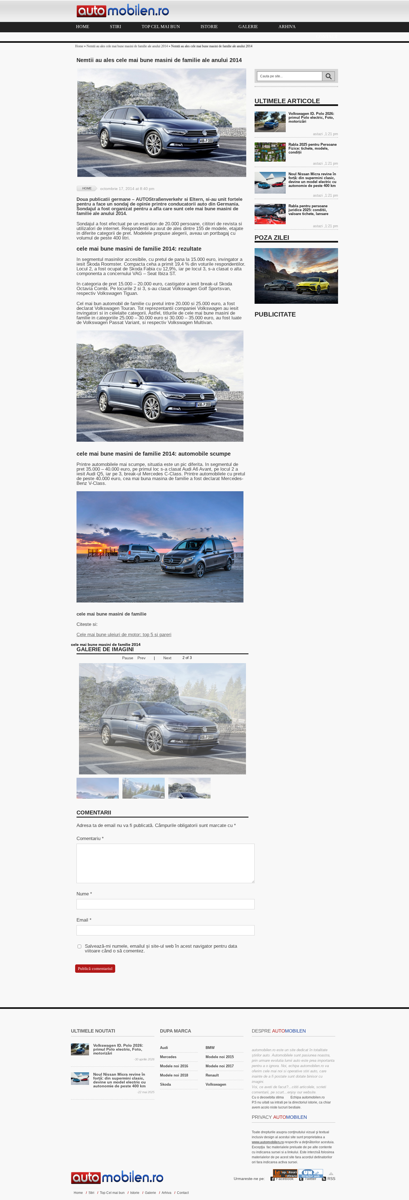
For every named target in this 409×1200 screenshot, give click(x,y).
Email (84, 920)
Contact (326, 36)
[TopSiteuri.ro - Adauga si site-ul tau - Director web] (285, 1176)
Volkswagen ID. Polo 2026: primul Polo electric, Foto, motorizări (311, 118)
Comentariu (90, 838)
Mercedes (168, 1057)
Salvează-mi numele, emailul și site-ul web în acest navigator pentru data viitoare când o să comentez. (161, 948)
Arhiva (287, 26)
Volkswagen (216, 1084)
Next (167, 658)
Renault (212, 1075)
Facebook (285, 1178)
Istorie (209, 26)
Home (82, 26)
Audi (164, 1048)
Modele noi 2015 (220, 1057)
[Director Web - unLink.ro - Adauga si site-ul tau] (311, 1176)
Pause (127, 658)
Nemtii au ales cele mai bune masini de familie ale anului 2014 (127, 46)
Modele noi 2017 (220, 1066)
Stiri (115, 26)
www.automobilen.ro (268, 1142)
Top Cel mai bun (161, 26)
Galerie (248, 26)
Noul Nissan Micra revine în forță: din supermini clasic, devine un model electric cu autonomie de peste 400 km (312, 180)
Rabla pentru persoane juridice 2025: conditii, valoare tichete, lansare (308, 210)
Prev (141, 658)
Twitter (310, 1178)
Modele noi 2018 (174, 1075)
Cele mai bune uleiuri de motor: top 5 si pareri (124, 634)
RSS (331, 1178)
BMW (210, 1048)
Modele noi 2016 (174, 1066)
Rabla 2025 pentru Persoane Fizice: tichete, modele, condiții (313, 148)
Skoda (165, 1084)
